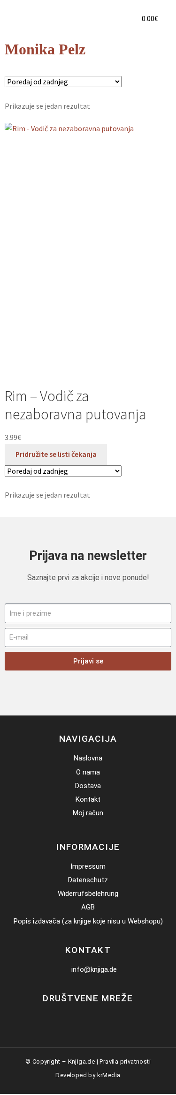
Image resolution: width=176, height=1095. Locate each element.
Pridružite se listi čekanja (56, 454)
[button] (115, 18)
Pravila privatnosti (125, 1061)
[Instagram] (95, 1018)
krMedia (109, 1075)
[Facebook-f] (81, 1018)
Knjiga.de (81, 1061)
